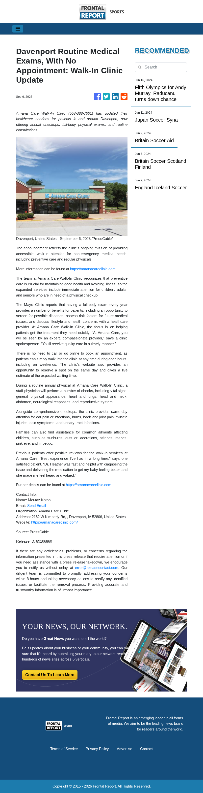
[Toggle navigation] (17, 29)
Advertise (124, 749)
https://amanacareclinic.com (93, 269)
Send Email (36, 505)
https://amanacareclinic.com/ (54, 522)
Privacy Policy (97, 749)
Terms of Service (64, 749)
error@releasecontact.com (96, 567)
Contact (146, 749)
